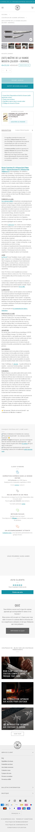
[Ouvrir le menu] (4, 8)
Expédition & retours (7, 761)
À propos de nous (6, 773)
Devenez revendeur (7, 776)
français (15, 813)
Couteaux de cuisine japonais (13, 17)
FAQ (3, 758)
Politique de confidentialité (17, 824)
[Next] (30, 33)
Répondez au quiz (17, 630)
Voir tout (17, 734)
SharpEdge (6, 819)
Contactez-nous (7, 533)
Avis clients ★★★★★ (7, 767)
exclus (23, 504)
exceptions (17, 485)
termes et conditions (24, 819)
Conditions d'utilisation (16, 827)
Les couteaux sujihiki (7, 201)
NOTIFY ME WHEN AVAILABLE (17, 86)
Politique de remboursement (16, 822)
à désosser (11, 225)
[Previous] (4, 33)
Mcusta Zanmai (7, 53)
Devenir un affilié (6, 779)
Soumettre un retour (7, 764)
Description (6, 130)
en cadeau (25, 443)
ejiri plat (16, 364)
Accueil (4, 14)
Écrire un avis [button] (17, 592)
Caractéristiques (22, 130)
